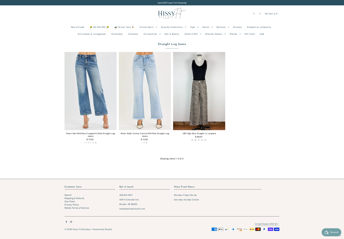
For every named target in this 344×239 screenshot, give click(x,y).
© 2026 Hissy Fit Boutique (77, 229)
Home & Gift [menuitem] (191, 34)
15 (95, 143)
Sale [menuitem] (262, 34)
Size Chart (69, 201)
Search (68, 195)
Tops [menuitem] (192, 27)
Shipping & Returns (74, 198)
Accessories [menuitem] (150, 34)
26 (195, 140)
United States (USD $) (266, 224)
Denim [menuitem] (206, 27)
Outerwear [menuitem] (117, 34)
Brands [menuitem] (233, 34)
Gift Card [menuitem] (250, 34)
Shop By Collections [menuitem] (172, 27)
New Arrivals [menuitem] (78, 27)
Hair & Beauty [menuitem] (171, 34)
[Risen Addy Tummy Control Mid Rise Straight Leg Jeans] (145, 91)
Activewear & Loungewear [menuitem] (92, 34)
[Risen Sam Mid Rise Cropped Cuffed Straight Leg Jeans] (90, 91)
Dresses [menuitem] (237, 27)
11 (93, 143)
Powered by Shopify (102, 229)
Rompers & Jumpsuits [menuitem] (259, 27)
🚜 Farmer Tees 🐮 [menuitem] (124, 27)
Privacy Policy (71, 204)
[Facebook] (66, 222)
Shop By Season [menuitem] (214, 34)
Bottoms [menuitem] (221, 27)
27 (199, 140)
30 (205, 140)
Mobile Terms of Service (76, 208)
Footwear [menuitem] (133, 34)
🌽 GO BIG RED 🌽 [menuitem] (99, 27)
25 (192, 140)
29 (202, 140)
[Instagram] (71, 222)
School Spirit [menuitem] (147, 27)
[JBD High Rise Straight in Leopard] (199, 91)
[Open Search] (254, 13)
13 (146, 143)
